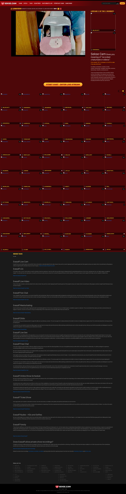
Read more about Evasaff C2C (19, 275)
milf (98, 80)
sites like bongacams (64, 480)
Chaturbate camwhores (99, 77)
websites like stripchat (84, 465)
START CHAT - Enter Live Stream (63, 84)
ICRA (66, 489)
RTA (60, 489)
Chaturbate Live (47, 3)
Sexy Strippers (30, 470)
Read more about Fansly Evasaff (20, 436)
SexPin (106, 471)
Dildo (20, 329)
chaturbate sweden (45, 471)
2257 (81, 467)
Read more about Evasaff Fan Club (20, 299)
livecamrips (108, 68)
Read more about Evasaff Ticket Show (21, 409)
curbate (92, 68)
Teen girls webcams (31, 468)
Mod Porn (16, 477)
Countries (37, 3)
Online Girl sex (17, 480)
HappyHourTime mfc (58, 467)
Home (20, 3)
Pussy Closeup (30, 471)
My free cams (88, 451)
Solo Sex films (70, 465)
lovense (107, 78)
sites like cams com (109, 465)
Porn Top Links (96, 465)
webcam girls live (108, 470)
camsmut (113, 68)
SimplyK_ (107, 467)
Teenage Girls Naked (72, 470)
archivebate (98, 66)
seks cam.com (17, 467)
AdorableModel (44, 467)
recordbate (93, 66)
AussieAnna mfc (83, 471)
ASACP (62, 489)
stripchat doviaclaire (97, 468)
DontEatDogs (95, 467)
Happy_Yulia (17, 465)
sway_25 (109, 479)
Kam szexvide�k (96, 471)
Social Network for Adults (32, 465)
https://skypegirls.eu (19, 470)
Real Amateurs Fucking (45, 470)
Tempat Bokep (57, 465)
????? (16, 474)
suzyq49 (29, 467)
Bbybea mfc (70, 471)
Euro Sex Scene (63, 479)
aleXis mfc (62, 477)
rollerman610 (110, 474)
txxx (81, 470)
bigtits (111, 78)
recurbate (103, 66)
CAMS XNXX (68, 3)
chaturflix (99, 70)
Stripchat (81, 451)
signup (122, 3)
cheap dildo (17, 476)
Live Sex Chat (108, 468)
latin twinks (82, 468)
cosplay (93, 80)
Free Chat (20, 370)
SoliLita (94, 470)
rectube (107, 66)
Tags (31, 3)
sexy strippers (17, 479)
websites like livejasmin (59, 471)
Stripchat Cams (59, 3)
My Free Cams (110, 476)
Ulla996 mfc (43, 465)
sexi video (70, 467)
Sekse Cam (98, 54)
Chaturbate (76, 451)
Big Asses (109, 477)
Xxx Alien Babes (57, 468)
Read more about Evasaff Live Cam (47, 265)
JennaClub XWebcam (19, 471)
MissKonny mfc (17, 468)
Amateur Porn (70, 468)
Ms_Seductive (62, 474)
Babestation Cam (63, 476)
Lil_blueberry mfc (57, 470)
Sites (25, 3)
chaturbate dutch (44, 468)
